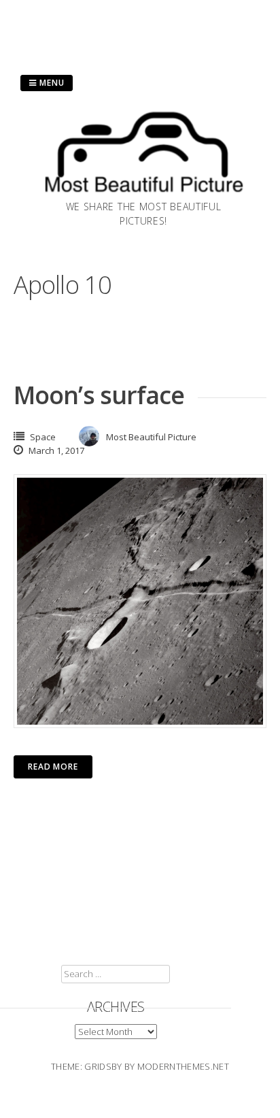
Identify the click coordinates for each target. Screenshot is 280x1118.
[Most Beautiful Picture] (143, 195)
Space (43, 437)
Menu (51, 82)
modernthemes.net (183, 1066)
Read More (53, 766)
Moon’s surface (99, 395)
